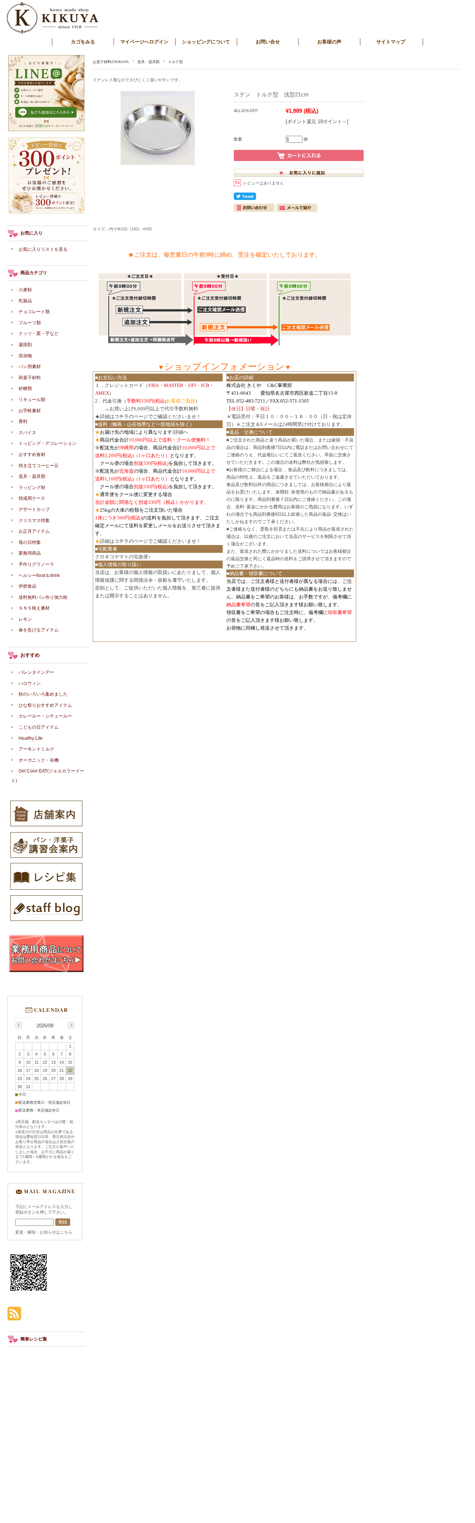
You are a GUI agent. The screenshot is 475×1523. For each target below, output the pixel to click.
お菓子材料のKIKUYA (111, 62)
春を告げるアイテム (39, 630)
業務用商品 (30, 553)
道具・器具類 (148, 62)
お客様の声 (329, 42)
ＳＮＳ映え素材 (34, 608)
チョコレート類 (34, 311)
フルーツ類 (30, 322)
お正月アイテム (34, 531)
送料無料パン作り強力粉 (43, 597)
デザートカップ (34, 509)
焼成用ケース (32, 498)
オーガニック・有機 (39, 760)
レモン (25, 619)
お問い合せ (268, 42)
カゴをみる (83, 42)
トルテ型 (175, 62)
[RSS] (14, 1316)
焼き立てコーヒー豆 (39, 465)
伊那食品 (27, 586)
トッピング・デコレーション (47, 443)
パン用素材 (30, 366)
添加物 (27, 355)
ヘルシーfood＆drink (39, 575)
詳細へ (181, 432)
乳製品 (25, 300)
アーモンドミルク (36, 749)
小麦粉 (25, 289)
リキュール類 (32, 399)
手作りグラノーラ (36, 564)
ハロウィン (30, 683)
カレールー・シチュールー (45, 716)
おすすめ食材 (32, 454)
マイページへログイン (144, 42)
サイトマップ (390, 42)
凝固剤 (25, 344)
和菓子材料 (30, 377)
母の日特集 (30, 542)
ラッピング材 (32, 487)
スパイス (27, 432)
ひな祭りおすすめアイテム (45, 705)
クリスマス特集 (34, 520)
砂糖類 (25, 388)
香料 (23, 421)
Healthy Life (31, 738)
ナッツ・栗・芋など (39, 333)
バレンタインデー (36, 672)
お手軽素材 (30, 410)
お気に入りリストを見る (43, 249)
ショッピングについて (206, 42)
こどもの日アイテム (39, 727)
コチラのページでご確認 (140, 416)
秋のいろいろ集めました (43, 694)
